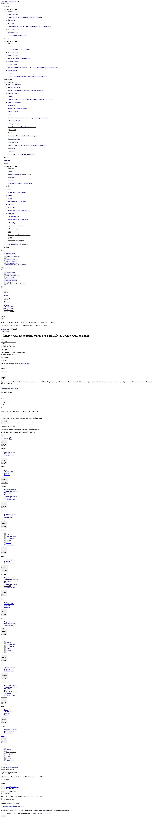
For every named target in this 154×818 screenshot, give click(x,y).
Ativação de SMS (9, 306)
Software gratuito (9, 455)
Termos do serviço (6, 806)
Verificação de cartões (10, 496)
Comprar (13, 354)
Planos (2, 520)
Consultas (7, 473)
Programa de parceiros (10, 514)
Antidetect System (9, 452)
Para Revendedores (9, 516)
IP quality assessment (10, 489)
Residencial (6, 329)
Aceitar (3, 816)
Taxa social (7, 498)
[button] (78, 8)
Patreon (8, 543)
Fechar (3, 377)
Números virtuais (9, 308)
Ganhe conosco (8, 517)
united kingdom (8, 310)
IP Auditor (7, 453)
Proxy (6, 470)
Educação (7, 475)
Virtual (14, 329)
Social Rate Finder (9, 499)
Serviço (3, 343)
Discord (8, 540)
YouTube (8, 534)
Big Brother (7, 493)
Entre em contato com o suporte (10, 388)
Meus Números (5, 331)
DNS (5, 494)
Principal (6, 305)
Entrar (3, 267)
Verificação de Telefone (11, 491)
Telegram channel (11, 536)
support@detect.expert (12, 767)
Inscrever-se (8, 267)
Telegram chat (10, 538)
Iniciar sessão (25, 363)
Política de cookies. (45, 813)
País (2, 340)
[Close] (5, 3)
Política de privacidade (17, 806)
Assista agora (4, 438)
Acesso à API (10, 545)
